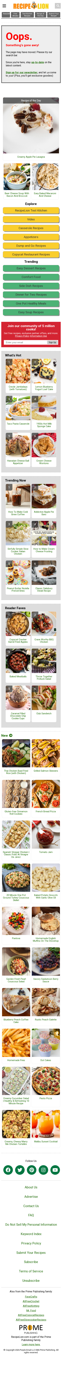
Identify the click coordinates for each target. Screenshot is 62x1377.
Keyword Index (31, 1234)
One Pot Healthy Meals (31, 303)
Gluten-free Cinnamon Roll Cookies (16, 812)
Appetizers (31, 237)
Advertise (31, 1197)
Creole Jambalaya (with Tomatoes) (18, 388)
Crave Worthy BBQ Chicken (44, 640)
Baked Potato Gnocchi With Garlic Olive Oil (46, 896)
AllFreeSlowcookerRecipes (31, 1319)
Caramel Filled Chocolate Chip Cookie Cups (18, 716)
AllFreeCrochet (31, 1301)
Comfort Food (31, 277)
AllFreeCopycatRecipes (31, 1315)
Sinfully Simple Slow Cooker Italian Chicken (18, 551)
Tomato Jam (46, 852)
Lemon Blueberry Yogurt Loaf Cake (44, 388)
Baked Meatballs (18, 676)
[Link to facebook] (8, 1170)
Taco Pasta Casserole (18, 424)
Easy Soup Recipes (31, 312)
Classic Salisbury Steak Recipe (43, 589)
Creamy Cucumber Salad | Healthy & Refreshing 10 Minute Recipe (16, 1101)
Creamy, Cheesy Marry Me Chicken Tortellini (16, 1143)
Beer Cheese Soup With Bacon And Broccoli (17, 194)
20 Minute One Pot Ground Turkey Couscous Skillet (16, 898)
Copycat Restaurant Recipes (31, 254)
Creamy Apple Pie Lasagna (31, 157)
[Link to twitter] (20, 1170)
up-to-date (37, 62)
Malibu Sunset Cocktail (46, 1141)
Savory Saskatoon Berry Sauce (45, 980)
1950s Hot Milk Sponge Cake (44, 425)
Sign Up (52, 342)
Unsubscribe (31, 1281)
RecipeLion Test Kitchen (31, 210)
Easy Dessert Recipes (31, 268)
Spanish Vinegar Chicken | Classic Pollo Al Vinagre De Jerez (16, 855)
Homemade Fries (16, 1060)
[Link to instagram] (43, 1170)
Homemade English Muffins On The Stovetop (46, 939)
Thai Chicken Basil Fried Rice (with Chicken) (16, 772)
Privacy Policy (22, 336)
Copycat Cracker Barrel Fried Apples (18, 640)
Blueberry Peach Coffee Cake (16, 1021)
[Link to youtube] (55, 1170)
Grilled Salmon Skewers (46, 771)
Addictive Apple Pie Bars (44, 513)
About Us (31, 1187)
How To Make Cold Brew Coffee (18, 513)
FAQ (31, 1215)
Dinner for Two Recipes (31, 294)
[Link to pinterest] (31, 1170)
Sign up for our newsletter (22, 72)
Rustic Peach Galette (46, 1020)
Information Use (38, 336)
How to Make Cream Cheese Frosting (44, 550)
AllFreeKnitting (31, 1305)
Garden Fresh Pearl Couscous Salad (16, 980)
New (4, 735)
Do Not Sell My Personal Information (31, 1224)
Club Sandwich (44, 713)
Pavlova (16, 938)
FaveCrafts (31, 1296)
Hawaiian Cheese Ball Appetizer (18, 462)
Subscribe (31, 1262)
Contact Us (31, 1206)
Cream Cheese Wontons (44, 462)
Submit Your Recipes (31, 1253)
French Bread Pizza (46, 811)
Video (31, 219)
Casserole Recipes (31, 228)
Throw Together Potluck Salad (44, 677)
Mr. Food (31, 1310)
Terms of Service (31, 1271)
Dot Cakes (46, 1060)
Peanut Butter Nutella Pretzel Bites (18, 589)
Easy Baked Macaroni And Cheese (45, 194)
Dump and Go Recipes (31, 246)
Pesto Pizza (46, 1098)
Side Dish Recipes (31, 286)
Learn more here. (31, 1344)
